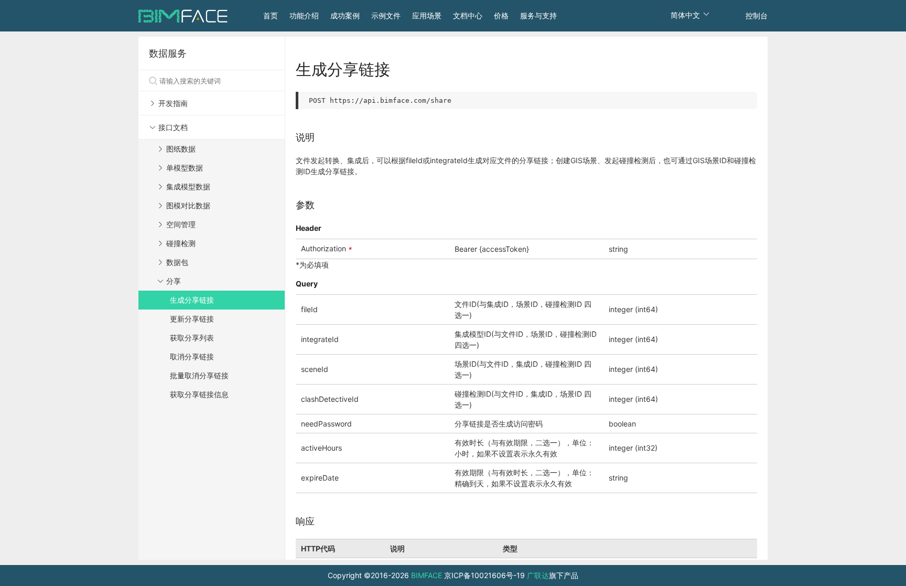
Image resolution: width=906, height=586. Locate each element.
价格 (501, 15)
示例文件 (386, 15)
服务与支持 (538, 15)
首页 (270, 15)
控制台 (757, 15)
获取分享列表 (192, 337)
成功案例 (345, 15)
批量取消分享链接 (199, 375)
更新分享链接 (192, 318)
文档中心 (467, 15)
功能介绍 (304, 15)
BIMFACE (426, 575)
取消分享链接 (192, 356)
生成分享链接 (192, 299)
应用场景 (426, 15)
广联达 (538, 575)
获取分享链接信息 (199, 394)
